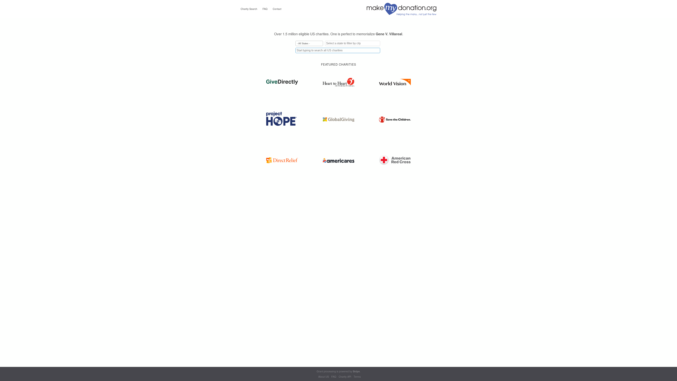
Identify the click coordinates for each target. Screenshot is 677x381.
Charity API (345, 376)
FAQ (265, 9)
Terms (357, 376)
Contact (277, 9)
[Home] (403, 9)
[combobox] (337, 50)
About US (323, 376)
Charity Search (249, 9)
